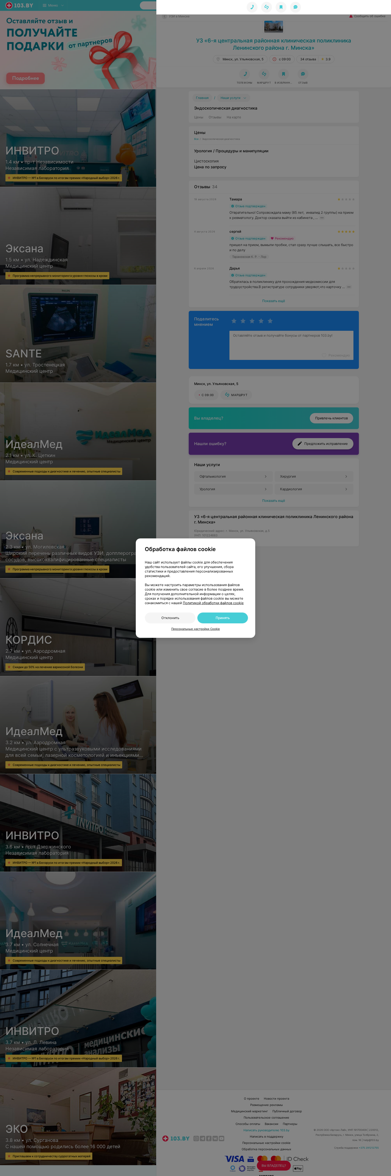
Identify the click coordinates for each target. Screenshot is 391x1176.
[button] (266, 7)
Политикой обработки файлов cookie (213, 603)
